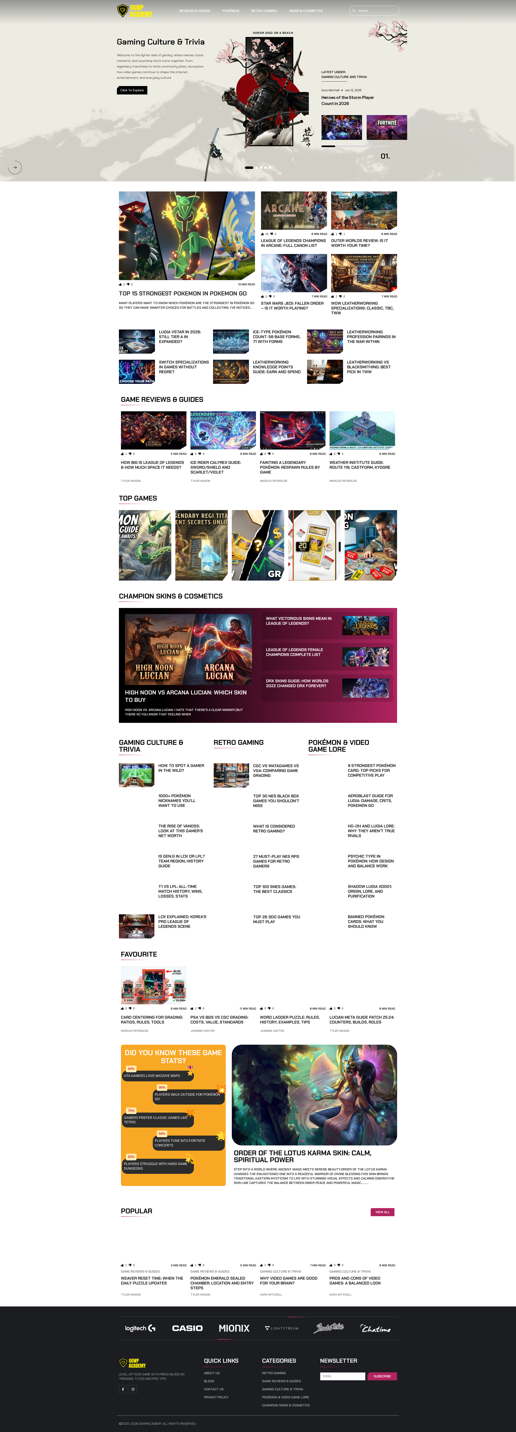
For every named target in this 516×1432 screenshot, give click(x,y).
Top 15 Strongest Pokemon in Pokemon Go (183, 293)
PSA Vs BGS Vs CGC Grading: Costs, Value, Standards (219, 1020)
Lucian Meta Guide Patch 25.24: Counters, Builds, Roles (362, 1020)
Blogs (209, 1381)
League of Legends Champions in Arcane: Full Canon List (293, 243)
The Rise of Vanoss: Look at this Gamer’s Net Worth (180, 830)
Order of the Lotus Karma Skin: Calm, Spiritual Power (302, 1156)
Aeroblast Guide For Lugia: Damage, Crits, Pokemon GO (370, 800)
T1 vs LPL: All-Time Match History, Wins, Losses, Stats (180, 891)
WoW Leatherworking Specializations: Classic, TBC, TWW (362, 308)
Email (324, 1370)
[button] (15, 167)
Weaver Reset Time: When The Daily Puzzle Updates (152, 1281)
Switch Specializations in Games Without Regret (184, 367)
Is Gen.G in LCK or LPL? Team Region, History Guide (181, 861)
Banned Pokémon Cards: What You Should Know (366, 921)
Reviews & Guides (194, 11)
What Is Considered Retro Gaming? (274, 829)
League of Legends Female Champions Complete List (294, 652)
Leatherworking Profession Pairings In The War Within (371, 336)
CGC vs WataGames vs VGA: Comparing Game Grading (276, 770)
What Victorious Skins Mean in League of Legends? (299, 621)
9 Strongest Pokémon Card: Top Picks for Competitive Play (372, 770)
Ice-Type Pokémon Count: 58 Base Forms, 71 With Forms (276, 336)
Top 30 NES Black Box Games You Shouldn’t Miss (276, 800)
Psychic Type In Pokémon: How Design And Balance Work (371, 861)
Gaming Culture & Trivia (280, 1271)
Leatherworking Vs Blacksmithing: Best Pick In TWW (369, 367)
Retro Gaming (264, 11)
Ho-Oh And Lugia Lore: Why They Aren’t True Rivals (371, 830)
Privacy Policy (216, 1397)
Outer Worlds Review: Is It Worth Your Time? (359, 243)
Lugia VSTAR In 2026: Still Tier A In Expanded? (180, 336)
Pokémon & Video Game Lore (285, 1397)
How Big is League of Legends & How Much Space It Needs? (152, 465)
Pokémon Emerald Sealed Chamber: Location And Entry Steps (222, 1283)
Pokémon (230, 11)
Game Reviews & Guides (140, 1271)
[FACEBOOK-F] (123, 1389)
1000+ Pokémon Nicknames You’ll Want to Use (177, 800)
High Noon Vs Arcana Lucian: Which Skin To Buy (186, 696)
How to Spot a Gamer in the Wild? (181, 768)
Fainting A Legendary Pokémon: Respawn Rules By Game (290, 467)
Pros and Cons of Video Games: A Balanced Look (355, 1281)
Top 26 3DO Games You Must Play (276, 919)
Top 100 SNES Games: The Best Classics (274, 889)
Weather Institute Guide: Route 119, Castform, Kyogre (360, 465)
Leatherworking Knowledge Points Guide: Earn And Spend (277, 367)
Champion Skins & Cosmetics (286, 1405)
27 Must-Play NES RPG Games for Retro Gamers (276, 861)
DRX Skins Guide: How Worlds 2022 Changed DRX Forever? (297, 683)
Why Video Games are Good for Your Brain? (288, 1281)
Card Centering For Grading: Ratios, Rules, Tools (152, 1020)
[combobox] (374, 11)
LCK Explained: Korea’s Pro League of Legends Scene (182, 921)
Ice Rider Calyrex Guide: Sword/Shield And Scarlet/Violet (215, 467)
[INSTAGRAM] (133, 1389)
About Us (212, 1373)
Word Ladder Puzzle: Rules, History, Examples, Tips (290, 1020)
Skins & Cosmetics (306, 11)
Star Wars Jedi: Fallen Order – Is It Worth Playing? (292, 306)
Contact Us (214, 1389)
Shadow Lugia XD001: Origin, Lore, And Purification (370, 891)
